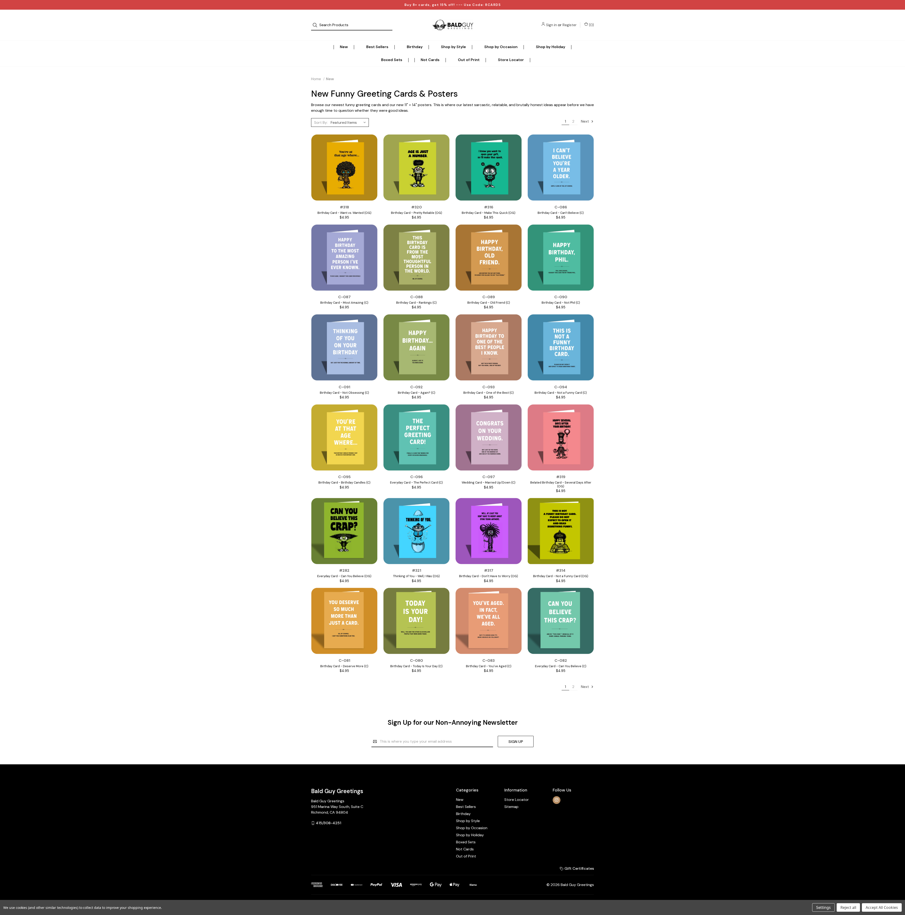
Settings (823, 907)
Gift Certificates (579, 868)
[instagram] (557, 800)
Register (570, 24)
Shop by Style (453, 46)
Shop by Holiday (550, 46)
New (344, 46)
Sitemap (511, 806)
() (591, 24)
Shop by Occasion (501, 46)
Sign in (551, 24)
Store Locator (511, 59)
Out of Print (469, 59)
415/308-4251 (328, 822)
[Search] (316, 25)
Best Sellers (377, 46)
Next (585, 121)
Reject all (848, 907)
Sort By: (321, 122)
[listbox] (349, 122)
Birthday (415, 46)
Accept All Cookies (882, 907)
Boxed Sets (391, 59)
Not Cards (430, 59)
